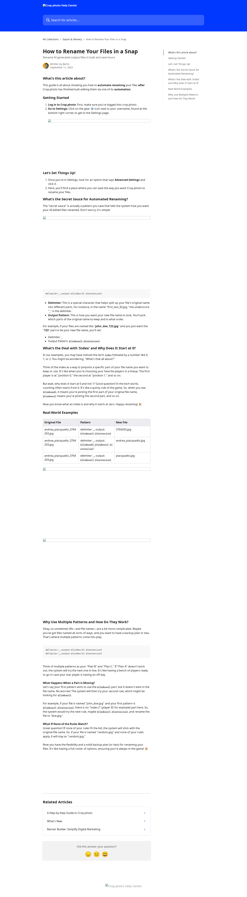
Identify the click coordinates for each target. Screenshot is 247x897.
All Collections (51, 39)
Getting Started (177, 58)
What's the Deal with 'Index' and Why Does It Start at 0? (183, 81)
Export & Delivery (72, 39)
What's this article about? (182, 52)
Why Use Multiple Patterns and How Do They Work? (183, 96)
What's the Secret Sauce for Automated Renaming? (183, 71)
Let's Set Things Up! (179, 64)
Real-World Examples (180, 88)
